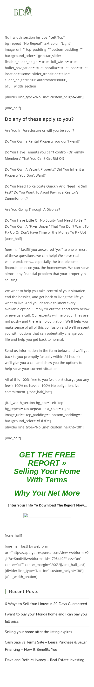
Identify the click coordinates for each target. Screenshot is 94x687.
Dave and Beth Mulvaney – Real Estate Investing (44, 660)
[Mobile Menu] (83, 11)
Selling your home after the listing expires (38, 631)
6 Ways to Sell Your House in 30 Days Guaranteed (46, 603)
